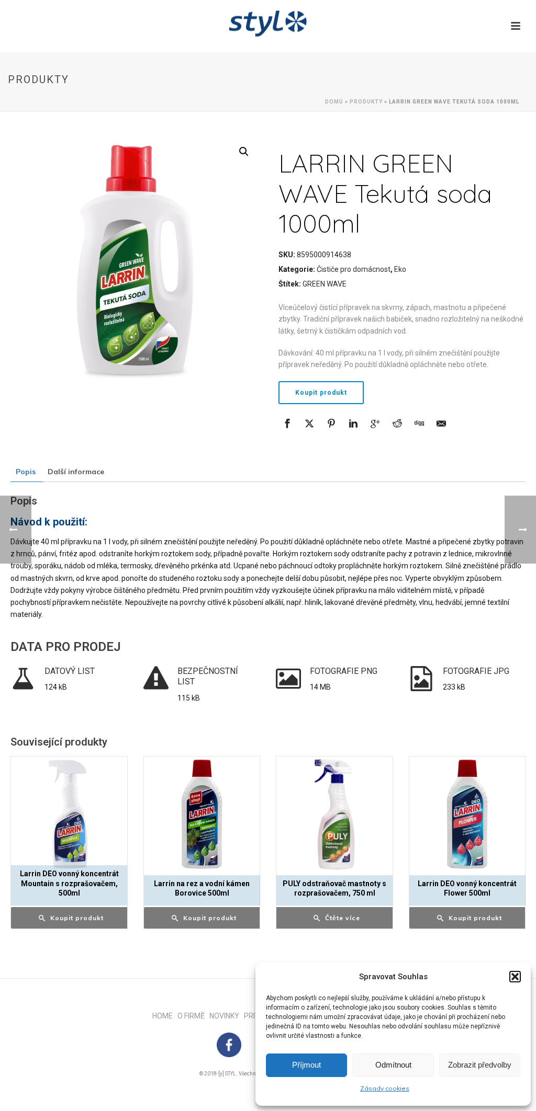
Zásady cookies (384, 1088)
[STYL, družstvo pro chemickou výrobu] (268, 23)
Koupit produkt (321, 392)
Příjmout (306, 1064)
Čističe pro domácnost (353, 269)
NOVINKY (226, 1016)
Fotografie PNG (343, 671)
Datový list (69, 671)
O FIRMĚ (193, 1016)
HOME (164, 1016)
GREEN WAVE (325, 284)
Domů (334, 102)
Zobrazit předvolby (479, 1064)
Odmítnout (393, 1064)
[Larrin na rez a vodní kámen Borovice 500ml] (202, 815)
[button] (515, 976)
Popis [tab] (26, 471)
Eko (400, 269)
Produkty (366, 102)
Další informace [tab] (76, 471)
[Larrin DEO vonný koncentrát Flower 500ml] (467, 815)
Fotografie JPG (476, 671)
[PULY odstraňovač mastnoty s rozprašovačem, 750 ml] (334, 815)
